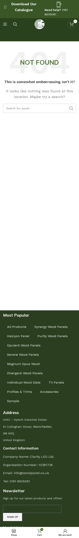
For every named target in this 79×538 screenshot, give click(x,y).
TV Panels (56, 382)
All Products (16, 327)
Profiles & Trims (19, 392)
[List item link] (39, 481)
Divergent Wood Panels (25, 373)
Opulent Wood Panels (24, 345)
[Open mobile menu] (5, 24)
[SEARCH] (71, 108)
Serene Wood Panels (23, 355)
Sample (13, 401)
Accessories (49, 392)
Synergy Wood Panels (51, 327)
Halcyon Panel (18, 336)
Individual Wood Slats (24, 382)
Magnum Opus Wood (23, 364)
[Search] (15, 24)
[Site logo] (39, 24)
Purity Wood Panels (52, 336)
